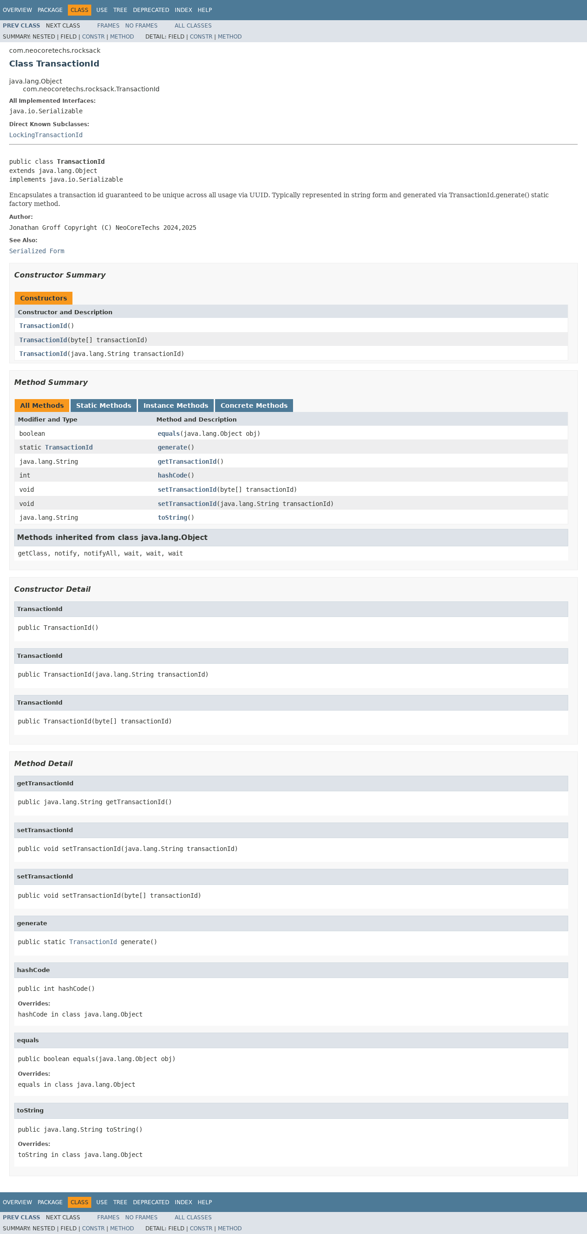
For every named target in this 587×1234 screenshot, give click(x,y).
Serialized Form (36, 251)
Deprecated (151, 10)
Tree (120, 10)
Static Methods (103, 405)
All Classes (193, 25)
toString (172, 517)
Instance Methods (176, 405)
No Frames (141, 25)
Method (122, 36)
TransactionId (43, 325)
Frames (108, 25)
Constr (93, 36)
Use (102, 10)
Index (183, 10)
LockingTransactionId (46, 135)
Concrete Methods (254, 405)
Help (205, 10)
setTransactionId (187, 489)
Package (50, 10)
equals (169, 433)
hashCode (172, 475)
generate (172, 447)
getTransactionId (187, 461)
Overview (17, 10)
